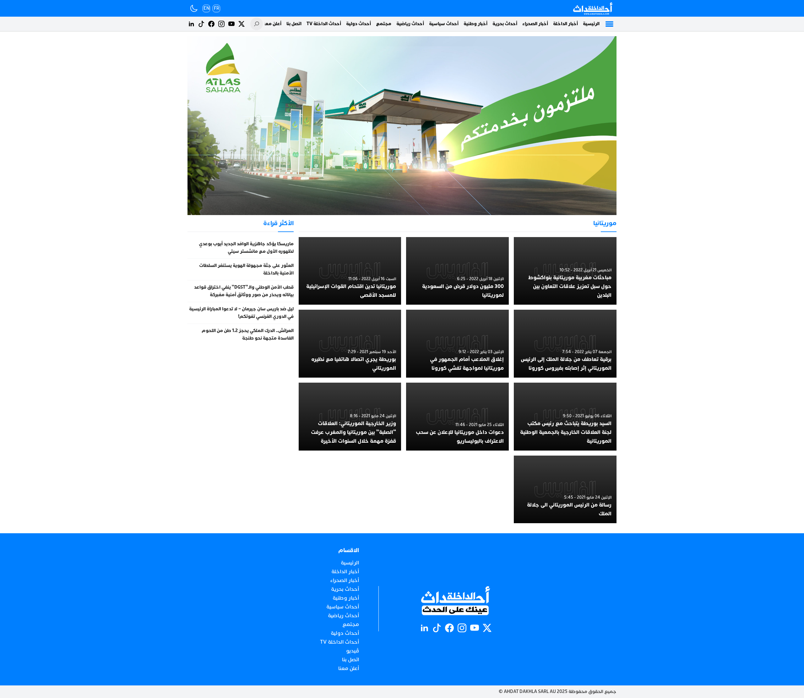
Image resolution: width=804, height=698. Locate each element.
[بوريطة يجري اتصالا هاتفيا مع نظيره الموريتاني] (350, 344)
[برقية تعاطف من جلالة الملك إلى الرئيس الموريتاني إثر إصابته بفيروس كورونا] (565, 344)
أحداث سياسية (444, 23)
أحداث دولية (358, 23)
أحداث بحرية (504, 23)
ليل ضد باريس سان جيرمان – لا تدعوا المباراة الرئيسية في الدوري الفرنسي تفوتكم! (241, 313)
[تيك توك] (201, 24)
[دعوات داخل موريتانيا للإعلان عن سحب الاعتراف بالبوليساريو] (457, 417)
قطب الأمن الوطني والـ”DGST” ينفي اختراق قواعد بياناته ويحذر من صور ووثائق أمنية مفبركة (244, 291)
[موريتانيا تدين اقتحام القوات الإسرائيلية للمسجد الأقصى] (350, 271)
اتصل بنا (294, 23)
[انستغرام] (221, 24)
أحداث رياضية (410, 23)
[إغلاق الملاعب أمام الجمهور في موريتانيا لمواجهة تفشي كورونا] (457, 344)
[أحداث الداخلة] (592, 8)
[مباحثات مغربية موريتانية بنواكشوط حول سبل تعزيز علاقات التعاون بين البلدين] (565, 271)
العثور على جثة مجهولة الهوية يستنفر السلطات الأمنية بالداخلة (246, 269)
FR (216, 8)
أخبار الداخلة (565, 23)
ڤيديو (352, 650)
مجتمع (383, 23)
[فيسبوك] (211, 24)
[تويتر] (241, 24)
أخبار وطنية (475, 23)
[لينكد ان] (191, 24)
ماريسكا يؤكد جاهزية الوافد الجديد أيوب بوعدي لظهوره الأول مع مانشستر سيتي (246, 248)
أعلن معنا (272, 23)
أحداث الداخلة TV (324, 23)
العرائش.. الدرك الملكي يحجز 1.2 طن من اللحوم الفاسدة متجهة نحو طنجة (248, 334)
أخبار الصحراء (535, 23)
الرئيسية (591, 23)
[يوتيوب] (231, 24)
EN (206, 8)
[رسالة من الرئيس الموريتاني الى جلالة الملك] (565, 490)
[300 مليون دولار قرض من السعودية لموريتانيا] (457, 271)
